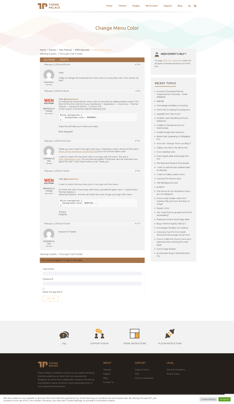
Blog (180, 5)
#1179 (137, 223)
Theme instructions (134, 343)
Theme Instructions (144, 378)
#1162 (137, 171)
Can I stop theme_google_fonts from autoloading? (174, 213)
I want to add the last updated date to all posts (173, 168)
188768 (160, 101)
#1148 (137, 64)
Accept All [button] (224, 399)
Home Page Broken (166, 249)
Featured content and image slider (173, 219)
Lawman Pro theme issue (169, 178)
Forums (52, 50)
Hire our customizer (172, 60)
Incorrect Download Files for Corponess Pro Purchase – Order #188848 (172, 94)
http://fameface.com (70, 159)
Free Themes (65, 50)
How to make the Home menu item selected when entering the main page (174, 242)
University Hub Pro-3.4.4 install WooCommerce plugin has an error (173, 233)
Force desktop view (166, 152)
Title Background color (167, 183)
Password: (48, 279)
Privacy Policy (173, 374)
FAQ (137, 374)
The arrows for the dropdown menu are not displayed (173, 192)
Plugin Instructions (170, 343)
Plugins (136, 5)
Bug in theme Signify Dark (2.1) (171, 223)
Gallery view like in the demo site (172, 147)
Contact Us (108, 382)
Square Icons (163, 208)
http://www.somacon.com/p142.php (78, 151)
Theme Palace (54, 6)
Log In (50, 298)
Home (109, 5)
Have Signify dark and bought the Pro (173, 157)
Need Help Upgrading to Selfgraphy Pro (174, 137)
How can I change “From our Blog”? (174, 143)
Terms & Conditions (176, 369)
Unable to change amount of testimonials (170, 126)
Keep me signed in (53, 292)
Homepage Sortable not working (172, 228)
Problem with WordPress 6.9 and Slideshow (172, 119)
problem (161, 187)
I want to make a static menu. (171, 174)
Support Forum (99, 343)
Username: (48, 269)
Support (168, 5)
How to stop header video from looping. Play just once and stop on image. (173, 201)
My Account (152, 5)
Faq (64, 343)
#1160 (137, 141)
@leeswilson (71, 99)
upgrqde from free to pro (169, 114)
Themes (122, 5)
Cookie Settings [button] (208, 399)
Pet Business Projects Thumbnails (173, 163)
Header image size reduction (170, 132)
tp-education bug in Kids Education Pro (173, 254)
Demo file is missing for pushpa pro (173, 109)
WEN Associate (82, 50)
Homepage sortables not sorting (172, 105)
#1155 (137, 91)
